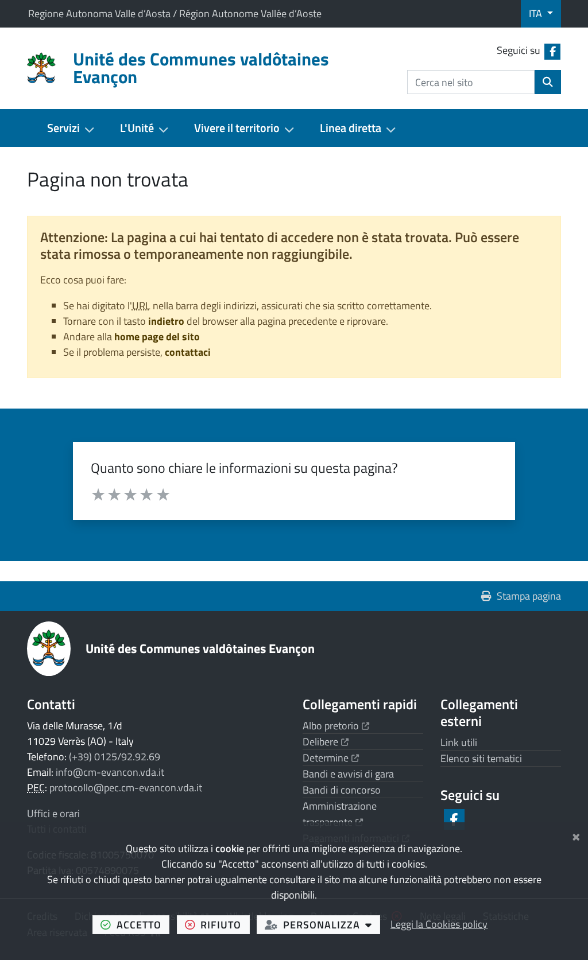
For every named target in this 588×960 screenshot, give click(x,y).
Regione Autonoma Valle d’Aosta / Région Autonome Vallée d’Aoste (175, 13)
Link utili (458, 742)
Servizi (63, 128)
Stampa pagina (529, 596)
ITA (536, 13)
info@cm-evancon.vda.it (110, 772)
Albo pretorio (336, 725)
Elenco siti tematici (481, 758)
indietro (166, 321)
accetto (143, 924)
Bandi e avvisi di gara (348, 774)
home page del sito (157, 336)
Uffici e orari (53, 813)
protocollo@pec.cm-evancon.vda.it (125, 787)
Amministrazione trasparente (340, 813)
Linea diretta (350, 128)
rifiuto (224, 924)
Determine (331, 757)
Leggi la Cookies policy (439, 924)
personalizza (331, 924)
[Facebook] (453, 819)
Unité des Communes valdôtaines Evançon (200, 648)
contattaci (188, 352)
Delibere (326, 741)
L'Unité (137, 128)
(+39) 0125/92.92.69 (114, 756)
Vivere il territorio (237, 128)
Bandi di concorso (342, 790)
